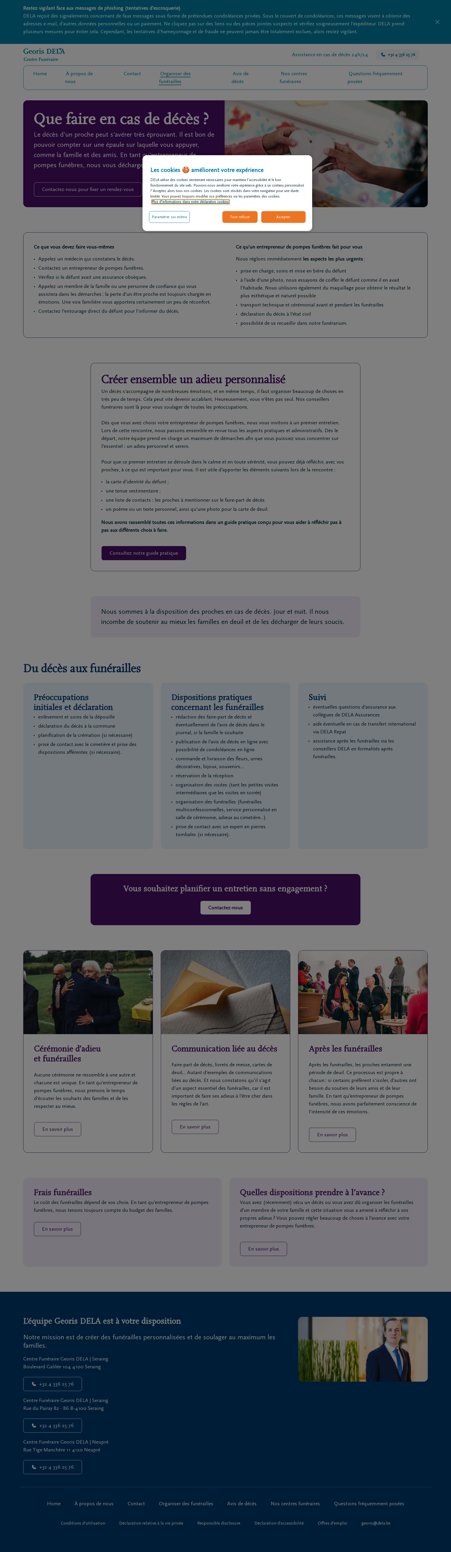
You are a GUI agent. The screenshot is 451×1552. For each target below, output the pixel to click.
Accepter (283, 217)
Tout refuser (240, 217)
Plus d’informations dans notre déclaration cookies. (190, 202)
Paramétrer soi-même (169, 217)
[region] (227, 193)
